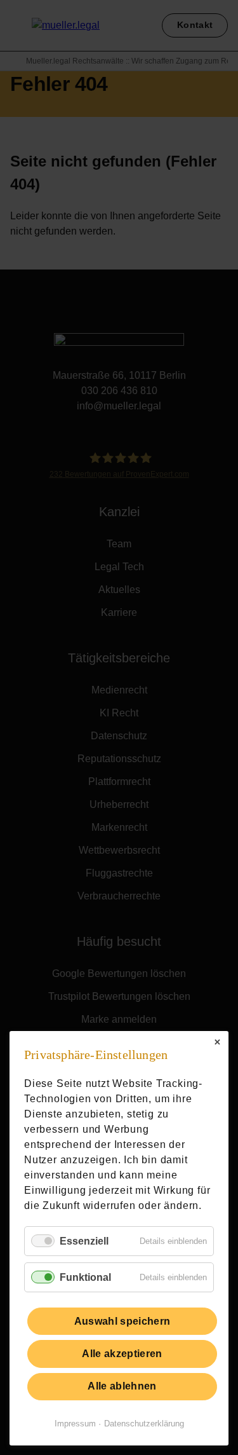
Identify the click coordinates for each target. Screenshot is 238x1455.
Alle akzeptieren (122, 1353)
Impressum (75, 1423)
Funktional (85, 1277)
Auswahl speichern (122, 1321)
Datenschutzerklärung (144, 1423)
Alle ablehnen (122, 1386)
